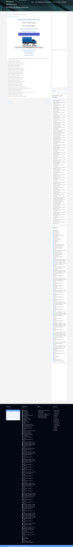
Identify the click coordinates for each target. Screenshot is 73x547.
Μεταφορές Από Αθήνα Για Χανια (60, 345)
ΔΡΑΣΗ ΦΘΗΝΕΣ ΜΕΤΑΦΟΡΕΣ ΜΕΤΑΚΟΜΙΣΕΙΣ (43, 2)
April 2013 (56, 430)
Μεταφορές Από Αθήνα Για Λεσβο (60, 314)
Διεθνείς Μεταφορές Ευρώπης (59, 245)
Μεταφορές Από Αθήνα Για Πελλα (60, 324)
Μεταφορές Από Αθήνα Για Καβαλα (60, 290)
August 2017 (56, 426)
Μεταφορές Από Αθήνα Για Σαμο (59, 333)
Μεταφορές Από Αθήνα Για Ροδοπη (29, 513)
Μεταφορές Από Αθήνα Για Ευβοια (60, 271)
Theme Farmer (24, 546)
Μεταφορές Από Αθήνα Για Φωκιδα (30, 523)
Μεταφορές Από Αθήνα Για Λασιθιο (60, 313)
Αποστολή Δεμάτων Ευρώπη (59, 235)
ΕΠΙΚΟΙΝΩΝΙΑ (63, 2)
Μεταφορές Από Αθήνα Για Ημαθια (60, 279)
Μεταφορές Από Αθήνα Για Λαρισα (29, 493)
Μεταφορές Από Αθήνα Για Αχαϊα (60, 261)
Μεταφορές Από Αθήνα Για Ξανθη (60, 323)
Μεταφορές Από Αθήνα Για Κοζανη (60, 303)
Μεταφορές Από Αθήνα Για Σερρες (60, 334)
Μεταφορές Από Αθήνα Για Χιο (59, 347)
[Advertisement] (60, 32)
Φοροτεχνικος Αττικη (57, 359)
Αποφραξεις (56, 236)
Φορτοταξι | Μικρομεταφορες (29, 542)
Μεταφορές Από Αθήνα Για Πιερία (60, 325)
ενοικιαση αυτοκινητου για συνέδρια (60, 250)
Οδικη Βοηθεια (56, 357)
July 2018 (55, 416)
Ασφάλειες (56, 240)
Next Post (48, 101)
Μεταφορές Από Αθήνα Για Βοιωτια (60, 263)
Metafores (56, 230)
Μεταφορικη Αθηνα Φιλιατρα (13, 16)
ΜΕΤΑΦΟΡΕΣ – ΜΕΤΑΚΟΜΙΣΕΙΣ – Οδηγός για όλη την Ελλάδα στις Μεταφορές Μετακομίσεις (44, 415)
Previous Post (10, 101)
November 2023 (57, 410)
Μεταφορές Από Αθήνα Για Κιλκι (59, 301)
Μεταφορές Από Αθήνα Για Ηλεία (60, 278)
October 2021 (56, 414)
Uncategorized (56, 231)
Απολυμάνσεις (26, 414)
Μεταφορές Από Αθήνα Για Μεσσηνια (21, 14)
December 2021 (57, 412)
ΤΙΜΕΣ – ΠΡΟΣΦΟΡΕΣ (56, 2)
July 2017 (55, 428)
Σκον (55, 358)
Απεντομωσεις (56, 232)
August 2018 (56, 415)
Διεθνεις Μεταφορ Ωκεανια (58, 244)
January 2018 (56, 420)
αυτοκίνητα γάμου (57, 241)
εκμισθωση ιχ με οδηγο (58, 246)
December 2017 (57, 421)
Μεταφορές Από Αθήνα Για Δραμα (60, 266)
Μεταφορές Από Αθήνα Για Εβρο (59, 270)
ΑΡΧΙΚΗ (32, 2)
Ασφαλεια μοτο (56, 237)
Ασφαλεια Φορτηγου (57, 239)
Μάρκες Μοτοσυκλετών (28, 433)
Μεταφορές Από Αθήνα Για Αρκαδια (60, 259)
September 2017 (57, 425)
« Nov (7, 419)
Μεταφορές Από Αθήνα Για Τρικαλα (60, 335)
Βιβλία (55, 242)
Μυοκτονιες (56, 355)
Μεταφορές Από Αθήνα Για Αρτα (59, 260)
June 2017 (56, 429)
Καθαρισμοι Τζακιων (57, 251)
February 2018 (56, 419)
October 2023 (56, 411)
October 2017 (56, 424)
